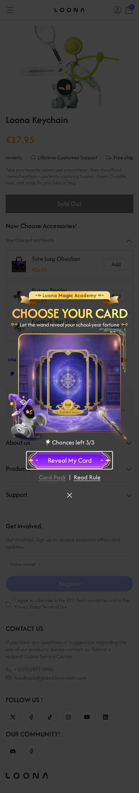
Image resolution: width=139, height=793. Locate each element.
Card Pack (52, 477)
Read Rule (87, 477)
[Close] (69, 495)
